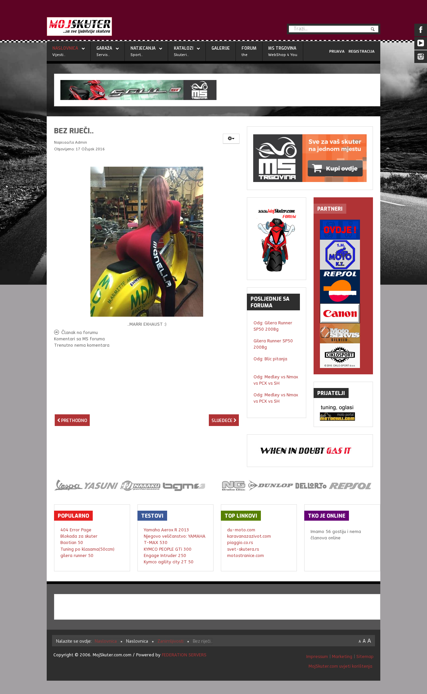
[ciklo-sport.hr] (343, 355)
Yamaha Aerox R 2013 (166, 529)
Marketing (342, 656)
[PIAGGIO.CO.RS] (343, 408)
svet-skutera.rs (243, 549)
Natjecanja (142, 48)
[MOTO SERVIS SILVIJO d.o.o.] (343, 333)
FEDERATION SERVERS (184, 654)
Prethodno (73, 420)
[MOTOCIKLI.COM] (343, 416)
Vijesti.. (58, 55)
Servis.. (103, 55)
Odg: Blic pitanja (270, 358)
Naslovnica (65, 48)
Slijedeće (222, 420)
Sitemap (365, 656)
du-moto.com (241, 529)
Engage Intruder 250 (165, 555)
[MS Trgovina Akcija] (217, 90)
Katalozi (183, 48)
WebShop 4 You (282, 55)
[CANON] (343, 313)
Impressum (317, 656)
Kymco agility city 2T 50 (168, 561)
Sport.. (136, 55)
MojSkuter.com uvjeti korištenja (339, 666)
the (245, 55)
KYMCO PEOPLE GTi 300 (167, 549)
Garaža (104, 48)
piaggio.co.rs (240, 542)
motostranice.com (245, 555)
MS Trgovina (282, 48)
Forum (249, 48)
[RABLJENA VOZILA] (343, 230)
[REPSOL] (343, 286)
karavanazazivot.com (249, 536)
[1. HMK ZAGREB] (343, 255)
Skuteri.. (181, 55)
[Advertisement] (147, 402)
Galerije (220, 48)
